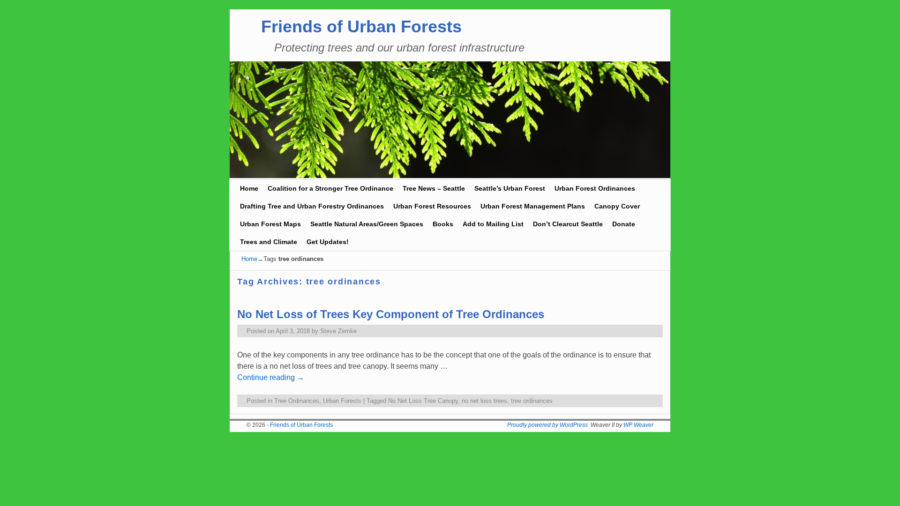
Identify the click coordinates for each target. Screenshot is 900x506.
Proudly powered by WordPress (547, 425)
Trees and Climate (268, 242)
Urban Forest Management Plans (532, 206)
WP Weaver (638, 425)
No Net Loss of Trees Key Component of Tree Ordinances (390, 314)
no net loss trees (484, 400)
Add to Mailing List (493, 224)
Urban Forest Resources (432, 206)
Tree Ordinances (296, 400)
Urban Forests (342, 400)
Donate (623, 224)
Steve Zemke (338, 331)
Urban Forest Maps (270, 224)
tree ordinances (532, 400)
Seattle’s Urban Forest (509, 188)
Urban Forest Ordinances (595, 188)
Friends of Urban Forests (361, 26)
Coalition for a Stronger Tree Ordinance (330, 188)
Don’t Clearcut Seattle (568, 224)
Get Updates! (328, 242)
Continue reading (270, 377)
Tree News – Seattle (434, 188)
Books (443, 224)
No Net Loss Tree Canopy (423, 400)
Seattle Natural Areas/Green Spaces (366, 224)
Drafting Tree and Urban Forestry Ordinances (312, 206)
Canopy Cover (617, 206)
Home (249, 188)
